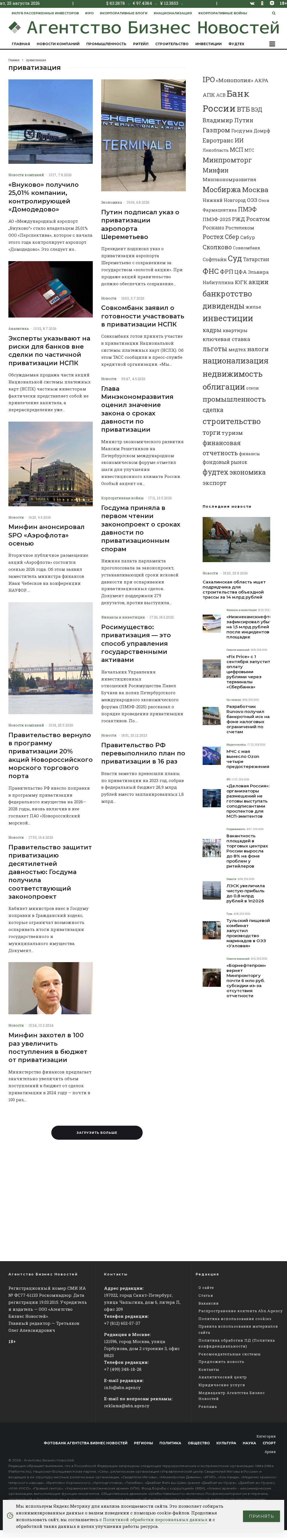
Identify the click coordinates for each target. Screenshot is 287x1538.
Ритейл (141, 44)
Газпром (216, 130)
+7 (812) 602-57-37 (122, 1323)
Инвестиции (208, 44)
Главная (21, 44)
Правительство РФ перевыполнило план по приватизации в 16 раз (143, 753)
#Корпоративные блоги (123, 13)
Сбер (232, 237)
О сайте (206, 1287)
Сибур (247, 237)
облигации (224, 386)
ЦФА (240, 271)
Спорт (269, 1443)
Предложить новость (221, 1361)
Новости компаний (58, 44)
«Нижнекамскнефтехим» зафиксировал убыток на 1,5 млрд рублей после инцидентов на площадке (254, 627)
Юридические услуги (221, 1384)
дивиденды (223, 306)
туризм (232, 432)
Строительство (172, 44)
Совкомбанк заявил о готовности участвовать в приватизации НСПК (142, 316)
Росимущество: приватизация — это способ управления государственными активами (136, 643)
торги (212, 432)
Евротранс (218, 140)
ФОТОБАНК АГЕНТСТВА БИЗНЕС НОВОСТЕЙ (86, 1443)
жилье (253, 307)
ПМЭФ (247, 209)
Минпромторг (227, 159)
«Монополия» (234, 80)
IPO (209, 79)
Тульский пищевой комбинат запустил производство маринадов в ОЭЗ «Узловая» (248, 933)
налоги (258, 349)
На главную (233, 699)
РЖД (238, 218)
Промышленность (106, 44)
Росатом (258, 218)
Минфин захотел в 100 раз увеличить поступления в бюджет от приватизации (47, 1047)
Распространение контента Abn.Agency (240, 1310)
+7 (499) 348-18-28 (123, 1369)
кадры (212, 330)
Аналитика (18, 328)
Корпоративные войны (122, 498)
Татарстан (256, 259)
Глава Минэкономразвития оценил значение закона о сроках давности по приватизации (137, 409)
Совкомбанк (246, 247)
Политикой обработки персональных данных (155, 1519)
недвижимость (233, 373)
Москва (255, 189)
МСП (236, 149)
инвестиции (228, 318)
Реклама (207, 1406)
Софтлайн (215, 259)
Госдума (242, 130)
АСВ (221, 95)
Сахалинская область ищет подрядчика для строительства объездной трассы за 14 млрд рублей (234, 590)
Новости (16, 517)
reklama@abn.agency (126, 1405)
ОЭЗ (252, 199)
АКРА (261, 80)
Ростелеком (239, 227)
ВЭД (256, 109)
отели (252, 388)
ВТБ (243, 109)
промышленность (234, 399)
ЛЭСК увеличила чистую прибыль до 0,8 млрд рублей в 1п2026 (245, 893)
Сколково (217, 247)
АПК (209, 94)
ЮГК (241, 282)
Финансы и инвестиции (123, 617)
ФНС (211, 271)
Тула (229, 913)
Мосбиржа (222, 189)
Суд (235, 258)
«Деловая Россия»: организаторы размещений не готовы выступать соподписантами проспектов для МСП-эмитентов (247, 801)
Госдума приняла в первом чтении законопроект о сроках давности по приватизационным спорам (140, 528)
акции (259, 282)
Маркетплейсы (236, 744)
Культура (226, 1443)
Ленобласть (216, 150)
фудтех (215, 472)
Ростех (213, 237)
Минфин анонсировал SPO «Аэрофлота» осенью (46, 535)
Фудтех (236, 44)
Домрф (262, 131)
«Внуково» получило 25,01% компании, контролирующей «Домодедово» (43, 197)
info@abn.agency (122, 1387)
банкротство (227, 293)
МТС (249, 150)
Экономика (111, 202)
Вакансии (208, 1303)
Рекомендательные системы (229, 1354)
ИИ (239, 140)
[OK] (262, 3)
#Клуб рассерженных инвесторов (45, 13)
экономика (248, 472)
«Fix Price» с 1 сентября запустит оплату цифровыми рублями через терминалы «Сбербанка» (248, 671)
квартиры (235, 330)
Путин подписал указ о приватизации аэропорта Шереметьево (140, 224)
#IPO (89, 13)
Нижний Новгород (224, 200)
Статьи (205, 1295)
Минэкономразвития (229, 179)
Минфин (215, 170)
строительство (232, 421)
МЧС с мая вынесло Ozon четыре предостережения (247, 759)
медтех (237, 349)
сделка (213, 410)
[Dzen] (272, 3)
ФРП (226, 271)
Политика (170, 1443)
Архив (270, 1451)
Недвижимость (235, 829)
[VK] (252, 3)
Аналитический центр (222, 1377)
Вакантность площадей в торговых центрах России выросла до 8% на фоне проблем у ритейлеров (247, 851)
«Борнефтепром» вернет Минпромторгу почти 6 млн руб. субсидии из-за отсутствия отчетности (246, 980)
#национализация (173, 13)
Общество (199, 1443)
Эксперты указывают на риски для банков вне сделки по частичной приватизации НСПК (49, 351)
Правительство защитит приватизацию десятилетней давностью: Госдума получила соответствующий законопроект (50, 871)
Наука (249, 1443)
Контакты (208, 1369)
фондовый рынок (225, 462)
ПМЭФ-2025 (217, 219)
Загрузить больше (97, 1133)
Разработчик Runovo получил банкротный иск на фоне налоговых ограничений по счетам (248, 719)
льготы (215, 348)
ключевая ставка (226, 338)
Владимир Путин (228, 120)
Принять (261, 1516)
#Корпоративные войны (222, 13)
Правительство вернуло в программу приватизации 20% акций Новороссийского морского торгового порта (50, 755)
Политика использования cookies (235, 1318)
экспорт (214, 483)
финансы (249, 453)
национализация (236, 360)
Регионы (143, 1443)
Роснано (213, 227)
